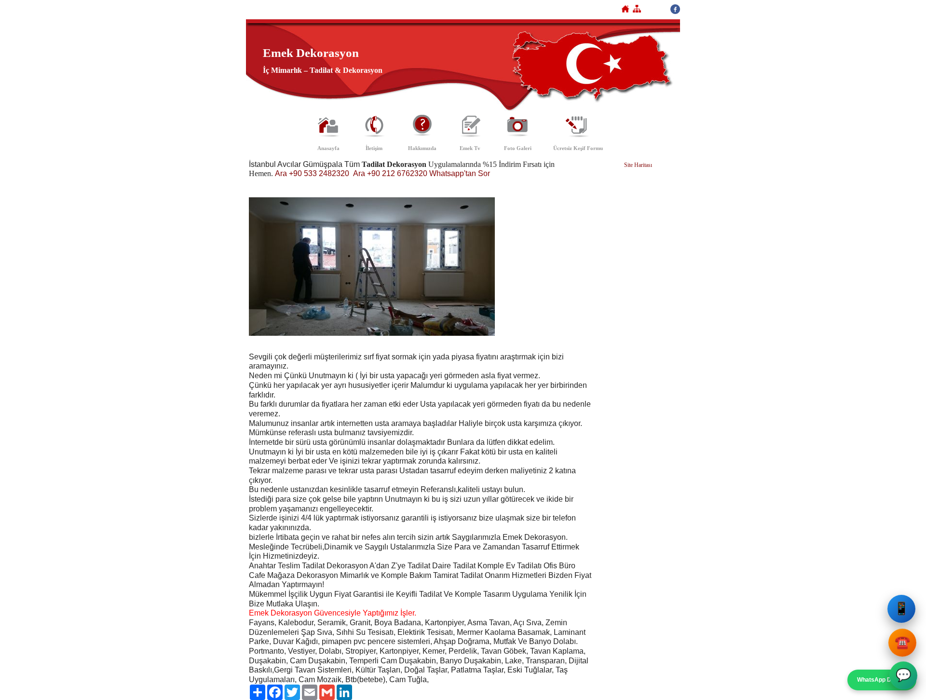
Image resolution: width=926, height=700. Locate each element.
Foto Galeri (517, 148)
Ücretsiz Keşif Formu (578, 148)
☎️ (901, 642)
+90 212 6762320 (397, 173)
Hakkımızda (422, 148)
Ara (281, 173)
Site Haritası (638, 165)
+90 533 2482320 (319, 173)
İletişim (374, 148)
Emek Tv (470, 148)
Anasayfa (328, 148)
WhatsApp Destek (882, 679)
